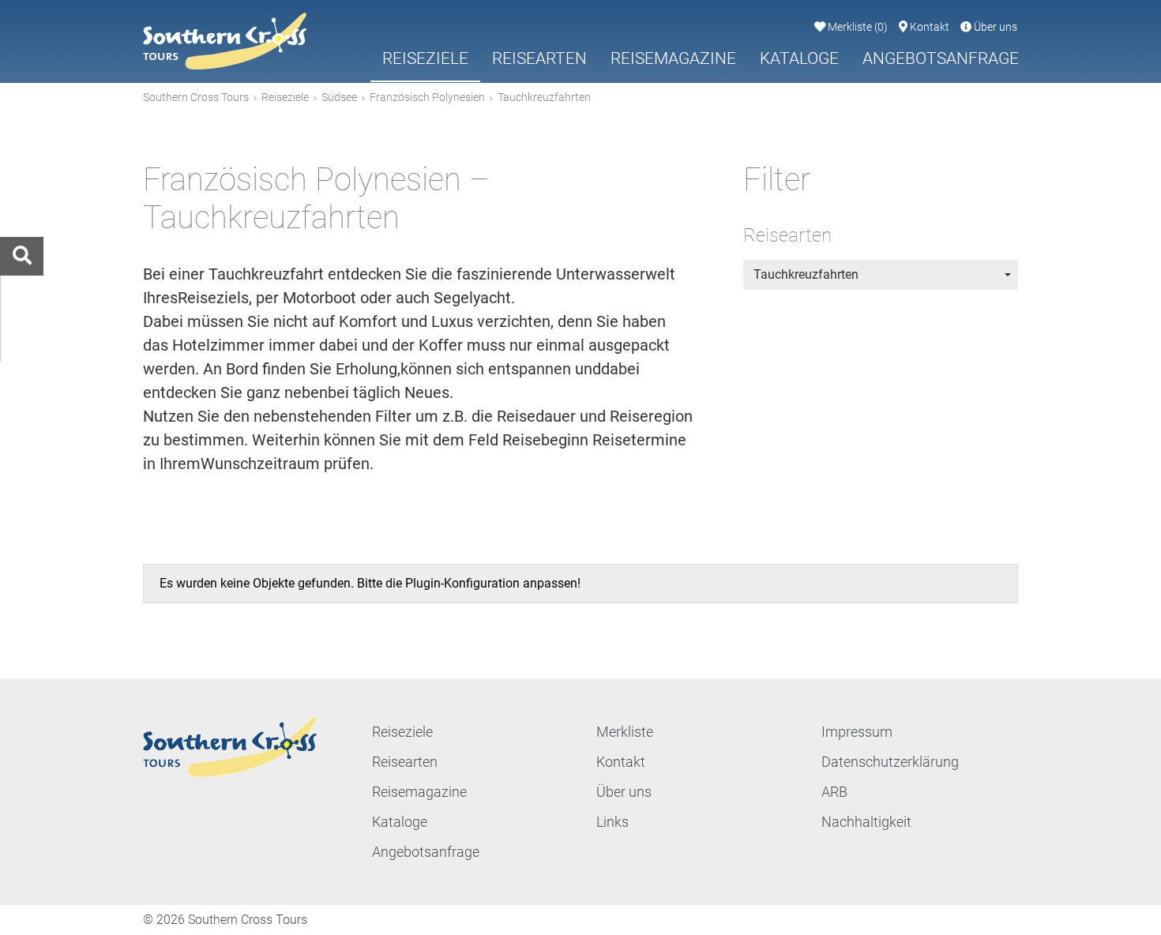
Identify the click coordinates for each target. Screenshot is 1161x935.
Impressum (856, 731)
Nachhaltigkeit (866, 821)
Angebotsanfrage (940, 58)
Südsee (339, 97)
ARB (834, 791)
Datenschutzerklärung (890, 761)
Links (612, 821)
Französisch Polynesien (427, 97)
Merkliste (856, 27)
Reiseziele (425, 58)
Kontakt (928, 27)
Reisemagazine (673, 58)
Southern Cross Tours (196, 97)
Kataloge (799, 58)
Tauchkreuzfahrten (806, 274)
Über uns (994, 27)
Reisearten (539, 58)
